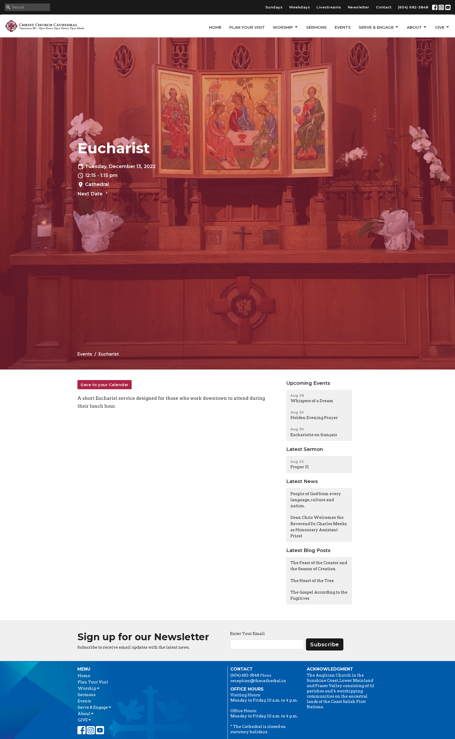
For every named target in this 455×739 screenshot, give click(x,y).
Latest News (302, 481)
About (414, 27)
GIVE (439, 27)
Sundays (274, 7)
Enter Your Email (247, 633)
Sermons (316, 27)
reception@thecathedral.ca (258, 680)
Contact (384, 7)
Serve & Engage (376, 27)
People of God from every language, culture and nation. (315, 500)
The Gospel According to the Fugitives (319, 595)
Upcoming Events (308, 383)
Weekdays (299, 7)
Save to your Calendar (104, 384)
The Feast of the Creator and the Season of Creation (318, 565)
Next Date (90, 194)
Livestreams (328, 7)
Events (343, 27)
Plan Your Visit (247, 27)
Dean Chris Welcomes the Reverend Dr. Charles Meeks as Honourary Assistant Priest (318, 526)
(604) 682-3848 (413, 7)
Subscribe (324, 644)
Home (215, 27)
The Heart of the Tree (312, 580)
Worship (283, 27)
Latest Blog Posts (308, 550)
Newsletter (358, 7)
